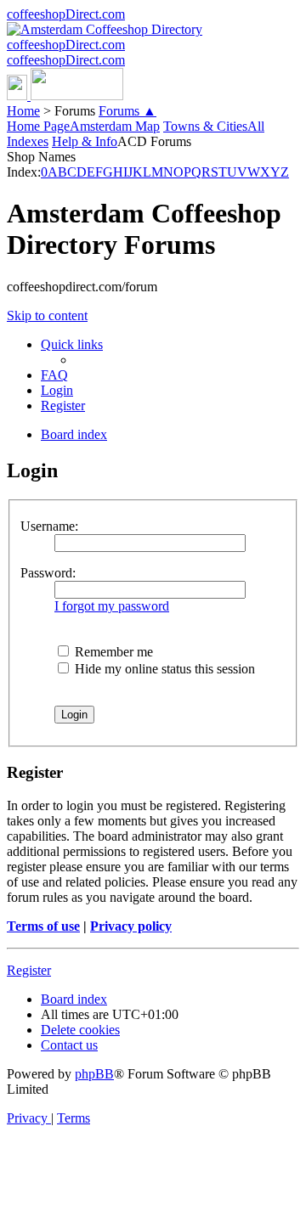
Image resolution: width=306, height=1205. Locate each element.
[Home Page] (65, 95)
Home (23, 111)
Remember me (112, 652)
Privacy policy (131, 926)
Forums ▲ (127, 111)
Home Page (38, 126)
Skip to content (47, 315)
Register (29, 970)
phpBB (94, 1074)
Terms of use (43, 926)
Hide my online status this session (163, 669)
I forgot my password (111, 606)
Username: (49, 526)
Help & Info (84, 141)
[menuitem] (54, 375)
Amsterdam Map (115, 126)
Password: (48, 573)
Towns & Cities (205, 126)
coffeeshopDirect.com (66, 14)
